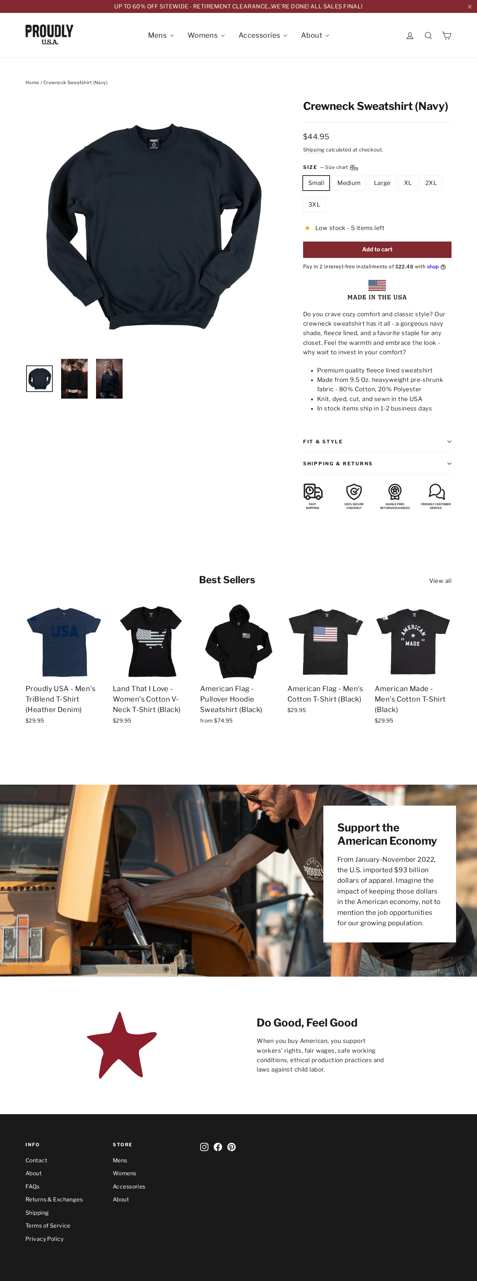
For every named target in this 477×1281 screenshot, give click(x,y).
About (312, 35)
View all (440, 580)
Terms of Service (48, 1225)
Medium (349, 182)
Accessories (260, 35)
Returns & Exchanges (54, 1199)
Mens (158, 35)
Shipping (313, 150)
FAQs (32, 1186)
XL (408, 182)
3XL (314, 204)
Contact (36, 1160)
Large (382, 182)
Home (32, 82)
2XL (431, 182)
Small (316, 182)
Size (326, 167)
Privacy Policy (44, 1239)
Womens (203, 35)
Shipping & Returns (338, 463)
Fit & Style (323, 441)
